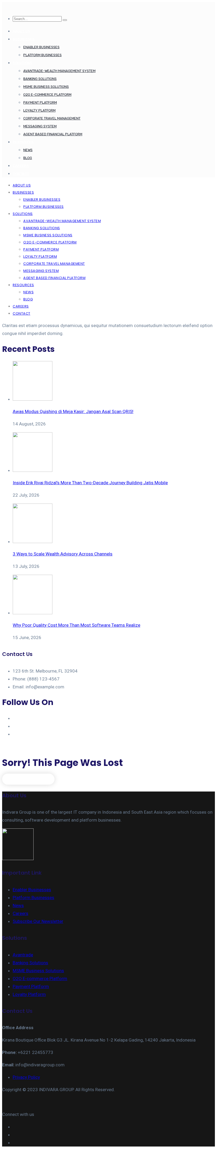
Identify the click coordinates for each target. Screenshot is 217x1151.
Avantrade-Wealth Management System (59, 71)
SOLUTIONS (22, 63)
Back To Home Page (28, 779)
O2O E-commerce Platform (47, 95)
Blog (27, 158)
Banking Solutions (40, 79)
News (28, 150)
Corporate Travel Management (51, 118)
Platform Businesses (42, 55)
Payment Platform (40, 102)
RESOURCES (23, 142)
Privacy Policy (26, 1077)
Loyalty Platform (39, 110)
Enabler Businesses (41, 47)
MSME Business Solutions (46, 87)
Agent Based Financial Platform (52, 134)
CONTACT (21, 174)
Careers (20, 913)
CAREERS (21, 166)
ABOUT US (21, 31)
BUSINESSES (24, 39)
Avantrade (23, 954)
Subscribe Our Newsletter (38, 921)
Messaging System (40, 126)
